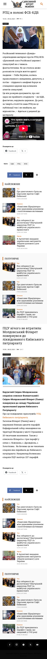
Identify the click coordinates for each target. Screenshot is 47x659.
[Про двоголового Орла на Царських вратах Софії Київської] (9, 192)
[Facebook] (9, 644)
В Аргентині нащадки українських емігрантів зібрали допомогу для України (29, 242)
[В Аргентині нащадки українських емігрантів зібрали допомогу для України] (9, 240)
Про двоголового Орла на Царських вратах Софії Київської (29, 193)
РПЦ (18, 164)
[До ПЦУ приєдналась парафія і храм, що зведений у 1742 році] (9, 313)
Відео (5, 23)
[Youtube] (37, 644)
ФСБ (25, 164)
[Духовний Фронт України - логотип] (23, 4)
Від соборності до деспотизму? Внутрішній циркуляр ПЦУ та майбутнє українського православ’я (29, 225)
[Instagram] (16, 644)
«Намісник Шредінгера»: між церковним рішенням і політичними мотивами (30, 208)
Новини (20, 204)
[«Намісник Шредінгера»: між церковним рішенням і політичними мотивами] (9, 207)
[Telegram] (23, 644)
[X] (30, 644)
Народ (19, 236)
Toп (18, 188)
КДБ (12, 164)
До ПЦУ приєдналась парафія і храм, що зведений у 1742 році (27, 314)
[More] (37, 175)
